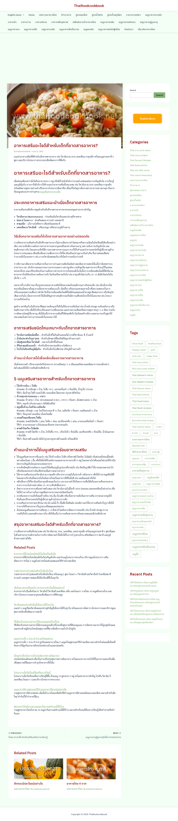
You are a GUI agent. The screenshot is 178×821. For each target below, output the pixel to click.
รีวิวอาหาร (66, 14)
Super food (151, 356)
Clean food (137, 343)
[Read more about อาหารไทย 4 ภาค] (91, 768)
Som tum (136, 356)
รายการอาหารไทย (140, 439)
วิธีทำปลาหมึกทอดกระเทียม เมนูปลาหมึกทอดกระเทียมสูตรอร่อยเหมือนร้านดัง (145, 602)
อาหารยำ (12, 22)
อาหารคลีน (150, 458)
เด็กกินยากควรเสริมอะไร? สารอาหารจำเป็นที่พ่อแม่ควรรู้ (39, 587)
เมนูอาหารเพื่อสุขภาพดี (142, 521)
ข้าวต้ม (135, 433)
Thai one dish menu (139, 170)
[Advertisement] (89, 53)
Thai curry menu (140, 362)
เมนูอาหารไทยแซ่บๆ (140, 540)
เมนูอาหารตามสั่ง (153, 14)
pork (153, 350)
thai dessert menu (142, 375)
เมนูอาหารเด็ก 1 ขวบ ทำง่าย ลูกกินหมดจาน (33, 638)
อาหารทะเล (155, 464)
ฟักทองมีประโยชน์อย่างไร (28, 783)
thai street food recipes (143, 420)
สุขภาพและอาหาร (138, 190)
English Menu (147, 118)
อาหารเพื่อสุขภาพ (59, 22)
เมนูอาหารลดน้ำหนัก (141, 502)
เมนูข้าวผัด (136, 484)
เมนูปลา (133, 240)
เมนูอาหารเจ (13, 29)
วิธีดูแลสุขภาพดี (138, 445)
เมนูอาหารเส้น (48, 29)
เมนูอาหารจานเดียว (139, 490)
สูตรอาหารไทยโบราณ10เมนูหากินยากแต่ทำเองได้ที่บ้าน (39, 706)
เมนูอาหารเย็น (136, 295)
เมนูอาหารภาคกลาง (139, 270)
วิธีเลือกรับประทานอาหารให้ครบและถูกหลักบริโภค (36, 621)
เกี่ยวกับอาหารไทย (146, 29)
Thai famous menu (141, 388)
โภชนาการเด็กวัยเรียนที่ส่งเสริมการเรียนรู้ (32, 672)
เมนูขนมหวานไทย (138, 235)
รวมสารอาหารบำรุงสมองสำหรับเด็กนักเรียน (33, 570)
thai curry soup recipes (143, 368)
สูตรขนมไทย (81, 14)
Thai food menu (140, 401)
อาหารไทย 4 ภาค (76, 783)
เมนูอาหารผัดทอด (127, 22)
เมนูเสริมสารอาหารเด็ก (50, 191)
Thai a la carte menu (140, 150)
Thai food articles (138, 165)
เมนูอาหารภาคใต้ (138, 275)
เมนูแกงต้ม (88, 29)
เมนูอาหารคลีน (107, 22)
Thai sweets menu (141, 426)
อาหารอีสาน (41, 22)
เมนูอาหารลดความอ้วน (143, 496)
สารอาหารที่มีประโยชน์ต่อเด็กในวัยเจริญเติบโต (35, 553)
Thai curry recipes (139, 155)
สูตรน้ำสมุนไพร (114, 14)
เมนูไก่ (132, 315)
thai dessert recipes (142, 381)
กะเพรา (159, 426)
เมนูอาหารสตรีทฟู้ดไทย (109, 29)
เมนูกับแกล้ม (135, 230)
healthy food (154, 343)
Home (32, 14)
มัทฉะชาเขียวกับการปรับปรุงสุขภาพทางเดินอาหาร (37, 655)
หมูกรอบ (135, 458)
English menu (14, 14)
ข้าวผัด (146, 433)
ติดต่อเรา (128, 29)
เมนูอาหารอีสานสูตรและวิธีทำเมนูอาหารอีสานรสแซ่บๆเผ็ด (40, 689)
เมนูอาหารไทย (140, 533)
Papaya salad (139, 349)
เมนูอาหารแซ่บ (138, 527)
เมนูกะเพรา (137, 477)
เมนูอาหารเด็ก (30, 29)
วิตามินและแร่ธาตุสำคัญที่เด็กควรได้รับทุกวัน (34, 604)
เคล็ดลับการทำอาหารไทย (84, 22)
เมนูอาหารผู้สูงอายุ (149, 22)
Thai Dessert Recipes (140, 160)
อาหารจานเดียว (133, 14)
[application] (22, 14)
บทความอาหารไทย (48, 14)
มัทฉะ (156, 433)
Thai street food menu (141, 175)
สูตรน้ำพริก (97, 14)
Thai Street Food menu (142, 414)
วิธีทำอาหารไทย (139, 451)
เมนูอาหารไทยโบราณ (69, 29)
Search (133, 90)
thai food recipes (141, 408)
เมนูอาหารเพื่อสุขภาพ (142, 514)
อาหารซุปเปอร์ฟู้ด (139, 464)
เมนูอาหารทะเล (137, 255)
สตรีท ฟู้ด (156, 452)
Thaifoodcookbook (89, 5)
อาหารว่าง (26, 22)
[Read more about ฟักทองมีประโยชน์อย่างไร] (38, 768)
